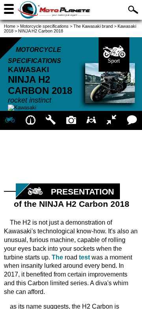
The (57, 257)
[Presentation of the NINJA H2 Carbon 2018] (10, 120)
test (84, 257)
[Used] (91, 120)
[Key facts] (30, 120)
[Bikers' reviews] (132, 120)
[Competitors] (111, 120)
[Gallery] (71, 120)
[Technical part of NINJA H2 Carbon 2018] (51, 120)
